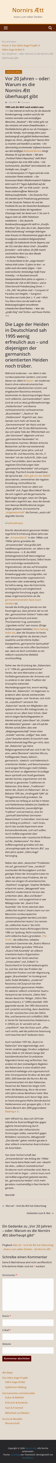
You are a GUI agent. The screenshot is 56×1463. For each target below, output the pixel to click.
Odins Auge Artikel (13, 72)
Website (6, 1344)
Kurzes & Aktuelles (12, 1419)
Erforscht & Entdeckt (16, 1402)
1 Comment (25, 102)
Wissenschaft (12, 1423)
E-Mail (6, 1330)
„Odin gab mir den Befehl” (37, 475)
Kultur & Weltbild (14, 1397)
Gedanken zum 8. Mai (38, 1213)
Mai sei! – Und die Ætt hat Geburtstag (26, 1205)
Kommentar (9, 1275)
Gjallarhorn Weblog (15, 1387)
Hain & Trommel (14, 1407)
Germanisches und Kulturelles (18, 1393)
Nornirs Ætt (28, 10)
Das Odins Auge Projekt (15, 1377)
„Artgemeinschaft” (15, 512)
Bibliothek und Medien (17, 1413)
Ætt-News (7, 1372)
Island (29, 380)
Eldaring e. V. (12, 1111)
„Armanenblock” (18, 537)
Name (6, 1316)
